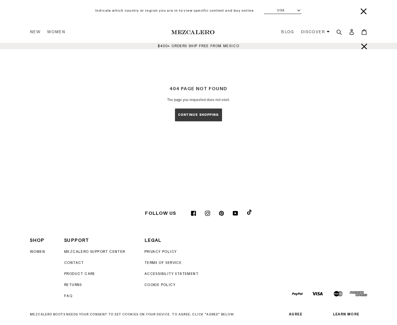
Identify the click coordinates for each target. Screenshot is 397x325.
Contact (74, 262)
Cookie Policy (160, 285)
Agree (295, 314)
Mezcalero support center (94, 251)
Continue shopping (198, 115)
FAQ (68, 296)
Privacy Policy (160, 251)
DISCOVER (313, 31)
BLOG (287, 31)
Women (56, 31)
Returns (73, 285)
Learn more (346, 314)
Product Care (79, 273)
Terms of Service (163, 262)
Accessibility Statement (171, 273)
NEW (35, 31)
